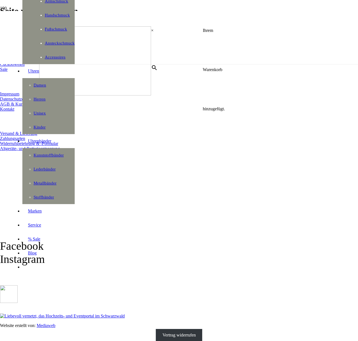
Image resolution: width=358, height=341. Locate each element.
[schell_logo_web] (95, 94)
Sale (4, 69)
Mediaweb (46, 325)
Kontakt (7, 109)
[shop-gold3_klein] (9, 301)
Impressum (9, 94)
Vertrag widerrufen (179, 335)
